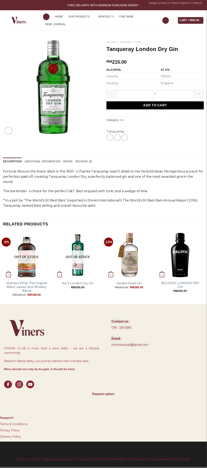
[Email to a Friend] (117, 137)
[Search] (46, 16)
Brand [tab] (68, 161)
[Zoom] (8, 131)
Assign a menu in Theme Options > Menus (175, 2)
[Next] (204, 267)
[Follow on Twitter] (198, 8)
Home (59, 16)
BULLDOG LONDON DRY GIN (180, 285)
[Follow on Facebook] (190, 8)
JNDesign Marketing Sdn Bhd (168, 459)
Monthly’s (106, 16)
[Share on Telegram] (124, 137)
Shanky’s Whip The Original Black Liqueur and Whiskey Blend (26, 286)
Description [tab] (12, 161)
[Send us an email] (202, 8)
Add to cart (155, 105)
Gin (138, 42)
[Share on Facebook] (110, 137)
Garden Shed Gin (129, 283)
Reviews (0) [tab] (84, 161)
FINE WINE (126, 16)
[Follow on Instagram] (194, 8)
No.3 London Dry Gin (78, 283)
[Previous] (3, 267)
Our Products (79, 16)
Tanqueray (115, 131)
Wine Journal (55, 24)
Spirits (125, 42)
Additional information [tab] (42, 161)
